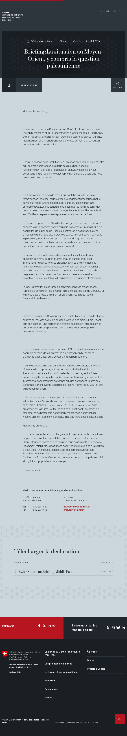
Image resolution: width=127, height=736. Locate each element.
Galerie (48, 698)
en (102, 12)
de (114, 12)
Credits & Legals (96, 669)
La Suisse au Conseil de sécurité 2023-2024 (62, 654)
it (120, 12)
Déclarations (29, 85)
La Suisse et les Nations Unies (61, 672)
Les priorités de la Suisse (58, 664)
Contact (91, 661)
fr (108, 12)
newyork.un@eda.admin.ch (77, 507)
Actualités (50, 681)
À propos (92, 652)
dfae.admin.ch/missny (74, 510)
